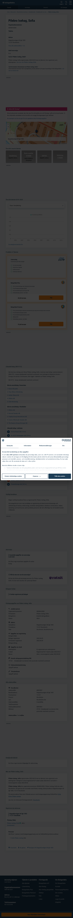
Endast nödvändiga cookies (13, 476)
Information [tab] (27, 445)
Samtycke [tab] (10, 445)
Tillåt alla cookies (59, 476)
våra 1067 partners (12, 454)
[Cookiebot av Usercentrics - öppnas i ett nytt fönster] (63, 440)
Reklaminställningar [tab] (45, 445)
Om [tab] (63, 445)
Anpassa (35, 476)
